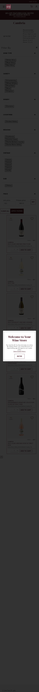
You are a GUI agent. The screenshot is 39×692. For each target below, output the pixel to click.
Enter (19, 356)
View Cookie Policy (19, 351)
